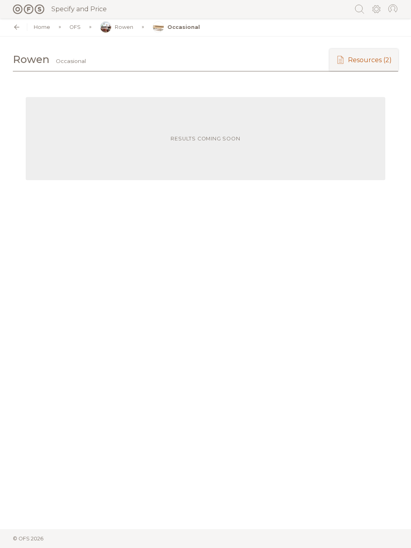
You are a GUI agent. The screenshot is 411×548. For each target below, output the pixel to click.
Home (42, 27)
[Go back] (16, 27)
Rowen (124, 27)
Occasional (183, 27)
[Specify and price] (29, 9)
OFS (75, 27)
